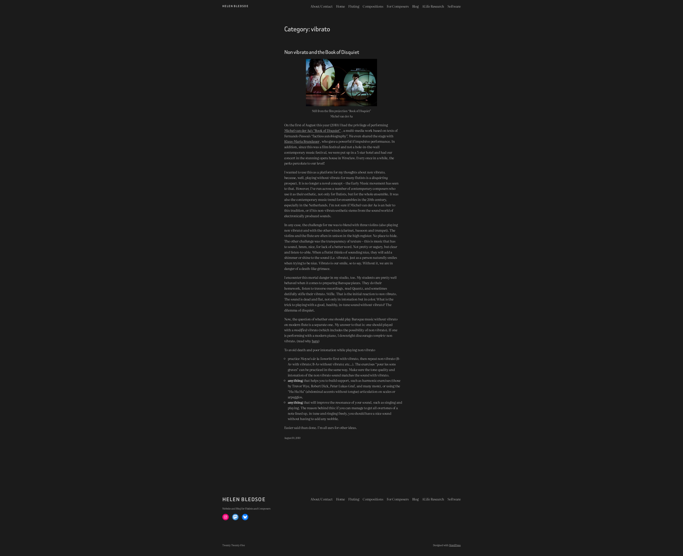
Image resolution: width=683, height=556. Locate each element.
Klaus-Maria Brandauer (301, 141)
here (315, 340)
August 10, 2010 (292, 438)
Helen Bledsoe (235, 6)
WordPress (455, 545)
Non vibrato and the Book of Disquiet (321, 52)
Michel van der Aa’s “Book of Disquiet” (312, 130)
